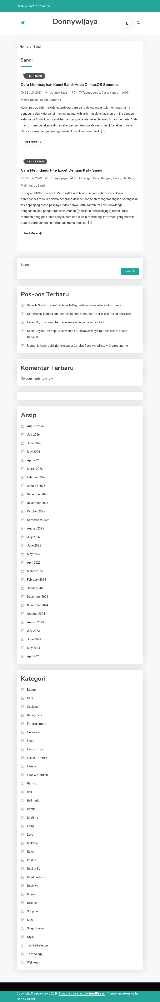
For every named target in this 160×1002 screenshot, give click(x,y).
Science (32, 902)
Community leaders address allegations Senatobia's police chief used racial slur (79, 313)
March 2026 (35, 468)
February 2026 (36, 477)
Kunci (113, 92)
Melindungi (28, 185)
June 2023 (34, 639)
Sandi (44, 99)
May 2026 (33, 451)
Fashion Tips (35, 749)
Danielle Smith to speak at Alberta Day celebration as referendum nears (74, 305)
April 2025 (33, 562)
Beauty (31, 689)
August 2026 (35, 426)
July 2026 (33, 434)
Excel (116, 178)
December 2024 (37, 596)
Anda (96, 92)
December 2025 (37, 494)
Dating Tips (34, 715)
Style (30, 937)
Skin (30, 920)
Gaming (32, 783)
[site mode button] (127, 23)
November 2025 (37, 503)
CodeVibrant (26, 999)
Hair (29, 792)
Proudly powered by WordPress (82, 993)
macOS (124, 92)
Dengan (106, 178)
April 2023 (33, 656)
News (30, 851)
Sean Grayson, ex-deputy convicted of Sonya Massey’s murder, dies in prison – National (78, 334)
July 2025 (33, 537)
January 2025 (36, 588)
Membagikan (30, 99)
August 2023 (35, 622)
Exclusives (34, 732)
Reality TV (33, 868)
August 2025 (35, 528)
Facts (30, 740)
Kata (131, 178)
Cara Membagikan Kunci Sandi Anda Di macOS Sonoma (69, 84)
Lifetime (32, 817)
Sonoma (55, 99)
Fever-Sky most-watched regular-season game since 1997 (65, 322)
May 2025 (33, 554)
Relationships (36, 877)
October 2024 (36, 613)
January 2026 (36, 485)
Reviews (32, 885)
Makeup (32, 843)
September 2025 (38, 520)
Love (30, 834)
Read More (31, 141)
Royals (31, 894)
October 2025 (36, 511)
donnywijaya (58, 92)
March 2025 (35, 571)
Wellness (33, 962)
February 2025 (36, 579)
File (124, 178)
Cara (105, 92)
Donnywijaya (75, 21)
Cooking (32, 706)
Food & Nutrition (37, 775)
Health (31, 809)
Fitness (31, 766)
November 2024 (37, 605)
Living (31, 826)
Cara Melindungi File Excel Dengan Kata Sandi (61, 170)
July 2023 (33, 630)
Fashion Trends (37, 758)
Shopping (33, 911)
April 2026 (33, 460)
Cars (30, 698)
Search (25, 265)
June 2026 (34, 443)
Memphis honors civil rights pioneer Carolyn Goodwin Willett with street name (77, 345)
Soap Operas (35, 928)
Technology (34, 954)
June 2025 (34, 545)
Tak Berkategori (37, 945)
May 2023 (33, 647)
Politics (31, 860)
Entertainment (36, 723)
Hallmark (33, 800)
